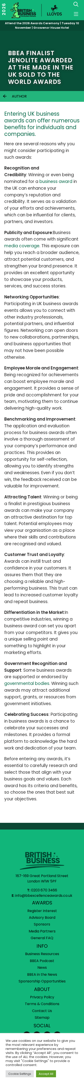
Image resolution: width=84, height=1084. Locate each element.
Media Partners (42, 931)
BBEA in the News (42, 974)
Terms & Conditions (42, 1003)
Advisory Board (42, 917)
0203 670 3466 (44, 890)
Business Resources (42, 953)
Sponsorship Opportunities (42, 981)
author (19, 96)
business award (55, 181)
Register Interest (42, 910)
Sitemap (42, 1017)
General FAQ (42, 938)
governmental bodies (26, 683)
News (42, 967)
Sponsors (42, 924)
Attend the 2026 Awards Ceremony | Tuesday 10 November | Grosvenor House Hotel (42, 25)
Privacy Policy (42, 997)
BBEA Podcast (42, 960)
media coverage (21, 246)
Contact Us (42, 1010)
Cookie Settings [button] (19, 1074)
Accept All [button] (46, 1074)
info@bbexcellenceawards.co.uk (43, 895)
